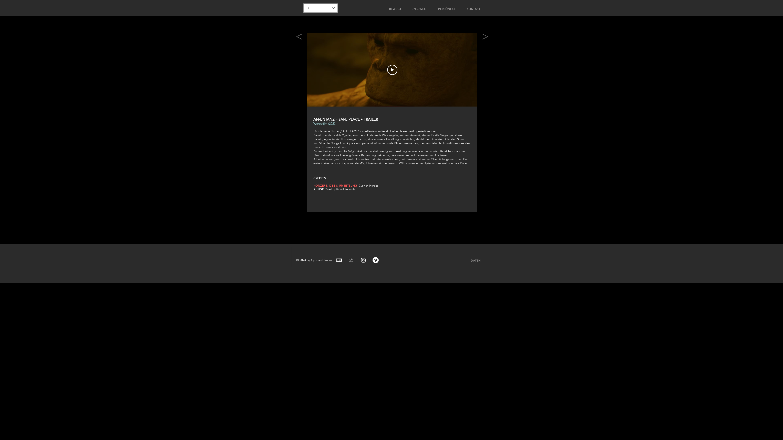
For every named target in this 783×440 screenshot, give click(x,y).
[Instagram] (363, 260)
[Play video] (392, 70)
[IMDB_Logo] (339, 260)
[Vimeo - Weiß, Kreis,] (376, 260)
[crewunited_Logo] (351, 260)
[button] (501, 8)
